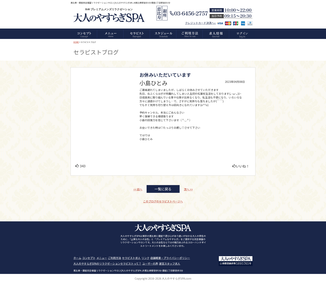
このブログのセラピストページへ (163, 201)
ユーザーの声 (150, 263)
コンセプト (88, 258)
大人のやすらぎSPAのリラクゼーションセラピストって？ (107, 263)
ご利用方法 (114, 258)
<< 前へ (137, 189)
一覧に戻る (163, 188)
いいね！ (242, 166)
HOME (76, 42)
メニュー (101, 258)
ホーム (77, 258)
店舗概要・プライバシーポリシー (170, 258)
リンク (145, 258)
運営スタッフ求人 (169, 263)
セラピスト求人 (131, 258)
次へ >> (188, 189)
